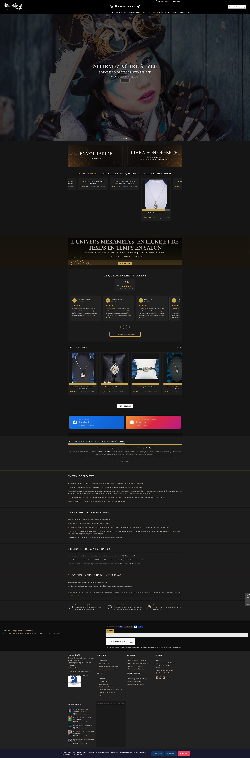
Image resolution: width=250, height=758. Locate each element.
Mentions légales (104, 684)
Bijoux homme (120, 12)
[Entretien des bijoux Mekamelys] (70, 726)
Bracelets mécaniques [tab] (119, 174)
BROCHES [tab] (136, 174)
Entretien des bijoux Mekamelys (82, 725)
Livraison (102, 679)
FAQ (100, 695)
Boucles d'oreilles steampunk (137, 661)
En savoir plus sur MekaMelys (137, 679)
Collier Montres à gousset (136, 669)
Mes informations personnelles (108, 666)
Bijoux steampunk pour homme (138, 663)
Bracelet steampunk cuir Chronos (114, 387)
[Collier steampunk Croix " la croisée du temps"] (177, 369)
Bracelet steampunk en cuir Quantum (145, 387)
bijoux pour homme (77, 347)
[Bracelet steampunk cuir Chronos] (114, 369)
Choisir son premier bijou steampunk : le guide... (80, 710)
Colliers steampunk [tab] (88, 174)
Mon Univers (134, 12)
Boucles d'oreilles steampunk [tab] (156, 174)
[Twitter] (163, 677)
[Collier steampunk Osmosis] (156, 195)
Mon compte (103, 661)
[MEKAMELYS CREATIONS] (13, 7)
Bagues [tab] (102, 174)
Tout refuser (170, 754)
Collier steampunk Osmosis (156, 213)
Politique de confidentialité (107, 692)
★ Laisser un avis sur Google (125, 334)
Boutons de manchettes (135, 666)
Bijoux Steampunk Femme (153, 12)
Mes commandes (104, 663)
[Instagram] (160, 677)
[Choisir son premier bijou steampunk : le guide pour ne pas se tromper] (70, 710)
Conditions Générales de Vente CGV (110, 690)
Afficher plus (125, 406)
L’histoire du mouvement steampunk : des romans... (83, 740)
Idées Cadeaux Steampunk (178, 12)
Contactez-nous (103, 681)
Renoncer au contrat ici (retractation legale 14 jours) (111, 704)
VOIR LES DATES (125, 263)
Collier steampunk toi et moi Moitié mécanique (93, 182)
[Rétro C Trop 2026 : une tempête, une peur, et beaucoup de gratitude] (70, 718)
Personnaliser (158, 754)
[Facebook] (157, 677)
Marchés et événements (135, 681)
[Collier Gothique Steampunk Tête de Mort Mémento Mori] (82, 369)
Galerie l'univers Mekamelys (135, 684)
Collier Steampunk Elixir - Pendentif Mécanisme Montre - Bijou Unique (124, 182)
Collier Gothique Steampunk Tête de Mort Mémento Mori (83, 388)
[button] (177, 347)
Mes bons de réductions (106, 669)
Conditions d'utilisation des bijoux (109, 687)
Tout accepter (184, 754)
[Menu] (112, 12)
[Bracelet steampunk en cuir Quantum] (145, 369)
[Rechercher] (244, 7)
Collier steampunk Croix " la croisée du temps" (177, 388)
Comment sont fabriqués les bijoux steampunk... (83, 732)
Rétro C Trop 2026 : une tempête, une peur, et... (83, 718)
